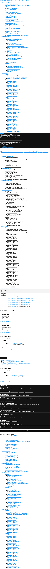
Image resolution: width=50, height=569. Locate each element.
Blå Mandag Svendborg (13, 125)
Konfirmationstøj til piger (11, 16)
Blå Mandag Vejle (11, 128)
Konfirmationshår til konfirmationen (14, 21)
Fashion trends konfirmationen (6, 136)
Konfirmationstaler (12, 59)
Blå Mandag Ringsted (12, 117)
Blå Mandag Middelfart (13, 109)
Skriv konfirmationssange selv (14, 57)
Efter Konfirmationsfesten (13, 71)
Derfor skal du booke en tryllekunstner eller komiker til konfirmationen (16, 363)
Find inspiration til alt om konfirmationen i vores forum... (11, 427)
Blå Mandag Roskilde (12, 120)
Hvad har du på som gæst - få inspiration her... (9, 421)
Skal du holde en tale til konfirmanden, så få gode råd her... (11, 424)
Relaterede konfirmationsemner (13, 13)
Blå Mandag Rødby (11, 119)
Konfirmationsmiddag (12, 43)
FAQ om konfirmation (10, 6)
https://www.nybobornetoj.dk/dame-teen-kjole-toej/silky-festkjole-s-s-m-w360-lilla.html (20, 298)
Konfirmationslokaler (12, 40)
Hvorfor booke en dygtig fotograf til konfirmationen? (10, 142)
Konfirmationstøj (6, 15)
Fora (3, 288)
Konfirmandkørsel (11, 62)
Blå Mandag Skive (11, 123)
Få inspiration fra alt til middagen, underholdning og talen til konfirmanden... (14, 407)
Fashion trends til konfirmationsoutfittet (7, 138)
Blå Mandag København (13, 105)
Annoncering (5, 146)
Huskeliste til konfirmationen (14, 39)
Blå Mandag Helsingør (12, 93)
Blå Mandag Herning (12, 94)
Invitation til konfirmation (13, 42)
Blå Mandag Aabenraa (12, 81)
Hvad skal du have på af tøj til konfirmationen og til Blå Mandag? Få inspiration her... (16, 391)
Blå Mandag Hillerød (12, 96)
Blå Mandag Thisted (12, 127)
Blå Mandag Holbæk (12, 101)
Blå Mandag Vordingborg (13, 131)
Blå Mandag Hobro (11, 100)
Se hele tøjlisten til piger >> (5, 353)
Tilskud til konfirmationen (13, 69)
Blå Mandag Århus (11, 84)
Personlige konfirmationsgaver (6, 143)
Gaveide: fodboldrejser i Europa (6, 134)
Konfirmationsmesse (4, 144)
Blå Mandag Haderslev (12, 92)
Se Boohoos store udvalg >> (17, 343)
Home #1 (7, 38)
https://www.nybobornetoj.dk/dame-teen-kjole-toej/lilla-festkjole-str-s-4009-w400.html (20, 300)
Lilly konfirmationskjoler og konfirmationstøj (16, 25)
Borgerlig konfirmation (10, 9)
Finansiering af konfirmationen (15, 67)
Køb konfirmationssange (13, 55)
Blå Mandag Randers (12, 116)
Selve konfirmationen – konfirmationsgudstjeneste (17, 5)
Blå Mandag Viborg (12, 130)
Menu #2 (7, 80)
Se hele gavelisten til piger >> (5, 321)
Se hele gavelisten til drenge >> (6, 332)
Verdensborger (8, 11)
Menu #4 (7, 115)
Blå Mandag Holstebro (12, 102)
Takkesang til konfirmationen (14, 58)
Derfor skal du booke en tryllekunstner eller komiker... (10, 137)
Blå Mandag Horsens (12, 104)
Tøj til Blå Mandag (9, 20)
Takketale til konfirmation (14, 61)
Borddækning (10, 48)
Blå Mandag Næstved (12, 111)
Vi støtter (28, 430)
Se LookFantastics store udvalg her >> (14, 348)
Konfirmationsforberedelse (11, 4)
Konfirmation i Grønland (11, 12)
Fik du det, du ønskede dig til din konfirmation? (16, 35)
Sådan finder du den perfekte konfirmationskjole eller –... (11, 140)
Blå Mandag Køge (11, 107)
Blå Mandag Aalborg (12, 82)
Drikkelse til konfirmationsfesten (15, 46)
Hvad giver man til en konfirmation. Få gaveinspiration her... (11, 417)
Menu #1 (7, 74)
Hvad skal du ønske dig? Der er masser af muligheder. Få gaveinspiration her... (15, 395)
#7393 (1, 291)
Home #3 (7, 63)
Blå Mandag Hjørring (12, 98)
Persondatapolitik (23, 430)
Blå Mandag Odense (12, 113)
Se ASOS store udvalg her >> (13, 338)
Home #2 (7, 51)
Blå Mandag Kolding (12, 108)
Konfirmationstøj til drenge (11, 19)
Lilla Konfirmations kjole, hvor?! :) (15, 288)
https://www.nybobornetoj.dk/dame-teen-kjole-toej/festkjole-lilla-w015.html (19, 302)
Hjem (1, 288)
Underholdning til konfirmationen (15, 52)
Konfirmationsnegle (10, 23)
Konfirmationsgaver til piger (12, 29)
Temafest (9, 50)
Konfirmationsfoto (12, 65)
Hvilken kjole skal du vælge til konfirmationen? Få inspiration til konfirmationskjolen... (16, 388)
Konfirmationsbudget (12, 70)
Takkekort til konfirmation (14, 66)
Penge (6, 32)
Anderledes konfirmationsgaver (13, 31)
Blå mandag (5, 73)
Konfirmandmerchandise (11, 24)
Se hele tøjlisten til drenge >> (5, 381)
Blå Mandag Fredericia (12, 88)
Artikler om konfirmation (11, 8)
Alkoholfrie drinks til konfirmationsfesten (17, 47)
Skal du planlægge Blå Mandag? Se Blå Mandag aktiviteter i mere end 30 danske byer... (17, 398)
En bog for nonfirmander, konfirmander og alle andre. (10, 135)
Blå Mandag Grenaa (12, 90)
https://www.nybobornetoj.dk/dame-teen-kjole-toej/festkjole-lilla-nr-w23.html (19, 304)
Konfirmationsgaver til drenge (12, 28)
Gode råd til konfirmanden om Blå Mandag (17, 77)
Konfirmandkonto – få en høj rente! (13, 34)
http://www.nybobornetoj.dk (16, 306)
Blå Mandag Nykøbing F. (13, 112)
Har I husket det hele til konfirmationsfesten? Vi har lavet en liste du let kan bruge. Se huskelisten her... (19, 404)
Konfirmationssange (12, 54)
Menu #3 (7, 97)
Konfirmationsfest (7, 36)
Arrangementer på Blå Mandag (15, 75)
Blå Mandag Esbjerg (12, 86)
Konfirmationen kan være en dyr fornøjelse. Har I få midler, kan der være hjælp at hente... (17, 411)
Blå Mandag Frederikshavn (13, 89)
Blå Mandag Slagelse (12, 124)
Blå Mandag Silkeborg (12, 121)
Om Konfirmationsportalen (7, 147)
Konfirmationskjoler (10, 17)
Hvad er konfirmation (7, 2)
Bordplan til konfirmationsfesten (15, 44)
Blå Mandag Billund (12, 85)
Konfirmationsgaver (7, 27)
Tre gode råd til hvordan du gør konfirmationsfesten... (10, 141)
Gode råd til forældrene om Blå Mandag (17, 78)
